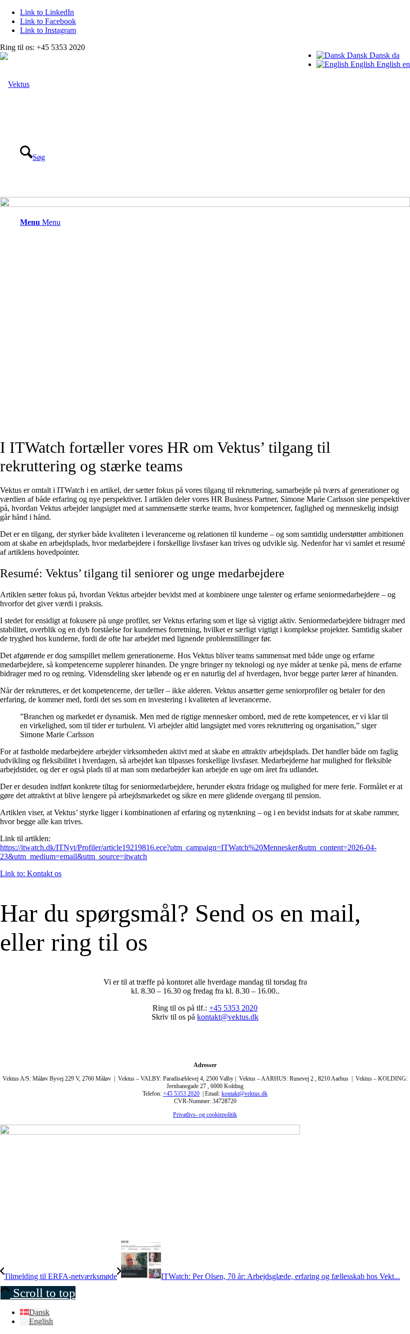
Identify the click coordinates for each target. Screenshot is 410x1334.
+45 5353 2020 (233, 1008)
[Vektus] (15, 84)
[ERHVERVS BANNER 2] (150, 1132)
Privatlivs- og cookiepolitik (205, 1114)
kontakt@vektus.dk (227, 1017)
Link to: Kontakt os (31, 873)
